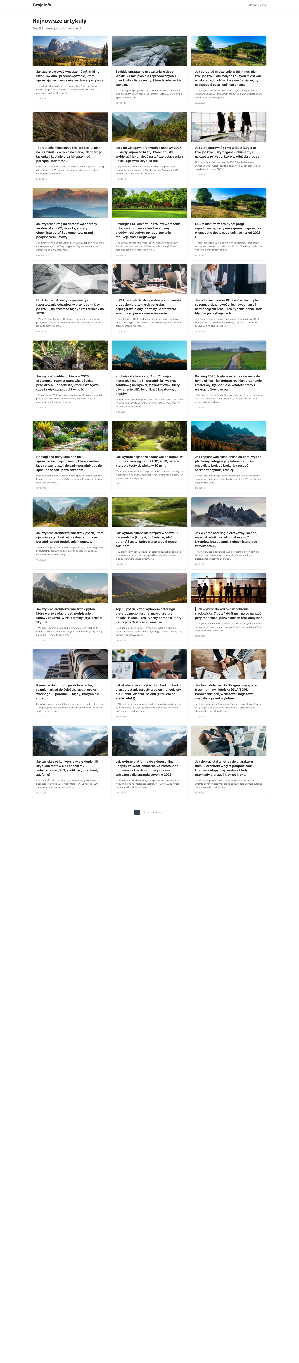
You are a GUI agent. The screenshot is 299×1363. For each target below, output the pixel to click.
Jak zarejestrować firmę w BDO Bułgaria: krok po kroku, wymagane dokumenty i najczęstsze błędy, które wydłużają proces (227, 152)
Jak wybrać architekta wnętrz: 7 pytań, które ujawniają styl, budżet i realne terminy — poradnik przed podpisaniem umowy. (70, 537)
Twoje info (41, 5)
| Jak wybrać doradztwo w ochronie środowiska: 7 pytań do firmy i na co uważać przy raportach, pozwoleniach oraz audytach (228, 613)
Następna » (156, 812)
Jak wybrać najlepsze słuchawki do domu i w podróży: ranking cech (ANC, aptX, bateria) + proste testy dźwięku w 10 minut (149, 461)
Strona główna (258, 5)
